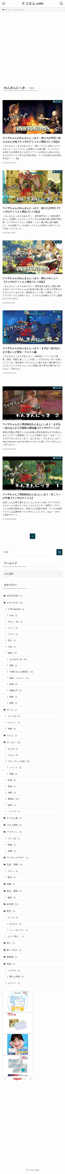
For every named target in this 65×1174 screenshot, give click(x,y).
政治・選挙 (14, 891)
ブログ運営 (14, 825)
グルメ (13, 871)
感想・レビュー (19, 678)
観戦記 (13, 799)
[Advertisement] (32, 46)
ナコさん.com (32, 3)
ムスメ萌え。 (16, 936)
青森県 (12, 957)
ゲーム (12, 709)
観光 (12, 877)
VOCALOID (14, 595)
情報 (13, 774)
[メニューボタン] (3, 3)
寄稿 (12, 786)
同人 (12, 640)
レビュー (14, 722)
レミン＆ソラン (18, 930)
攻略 (12, 728)
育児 (11, 911)
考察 (13, 684)
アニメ (13, 628)
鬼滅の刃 (15, 690)
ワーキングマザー (17, 857)
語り (11, 943)
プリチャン (14, 832)
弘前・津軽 (15, 864)
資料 (13, 665)
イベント (15, 767)
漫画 (12, 653)
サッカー (13, 742)
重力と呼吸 (16, 976)
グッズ (13, 917)
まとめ (13, 749)
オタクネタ (15, 602)
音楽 (11, 964)
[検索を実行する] (59, 552)
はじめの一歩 (18, 659)
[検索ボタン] (61, 3)
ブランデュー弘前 (18, 761)
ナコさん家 (14, 818)
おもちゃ (15, 924)
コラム (12, 735)
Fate (13, 615)
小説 (12, 647)
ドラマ (13, 634)
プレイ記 (14, 716)
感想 (13, 697)
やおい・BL (15, 621)
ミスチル (14, 970)
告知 (12, 780)
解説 (12, 897)
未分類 (12, 904)
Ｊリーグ (14, 811)
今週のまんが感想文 (21, 671)
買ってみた (14, 950)
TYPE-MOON (16, 609)
